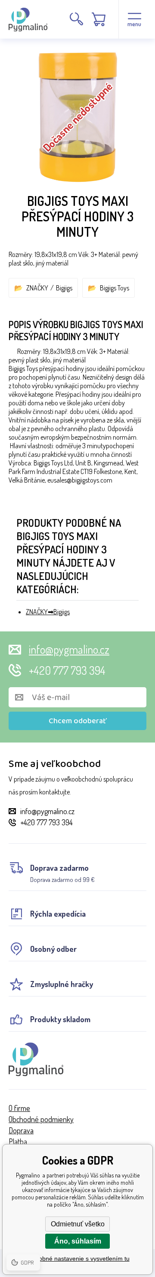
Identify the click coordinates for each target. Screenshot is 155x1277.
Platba (18, 1141)
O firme (19, 1108)
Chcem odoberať (78, 721)
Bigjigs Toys (114, 288)
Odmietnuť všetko (78, 1224)
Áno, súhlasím (77, 1241)
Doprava (21, 1130)
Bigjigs (64, 288)
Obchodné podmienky (41, 1119)
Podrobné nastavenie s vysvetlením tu (78, 1258)
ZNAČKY (37, 288)
